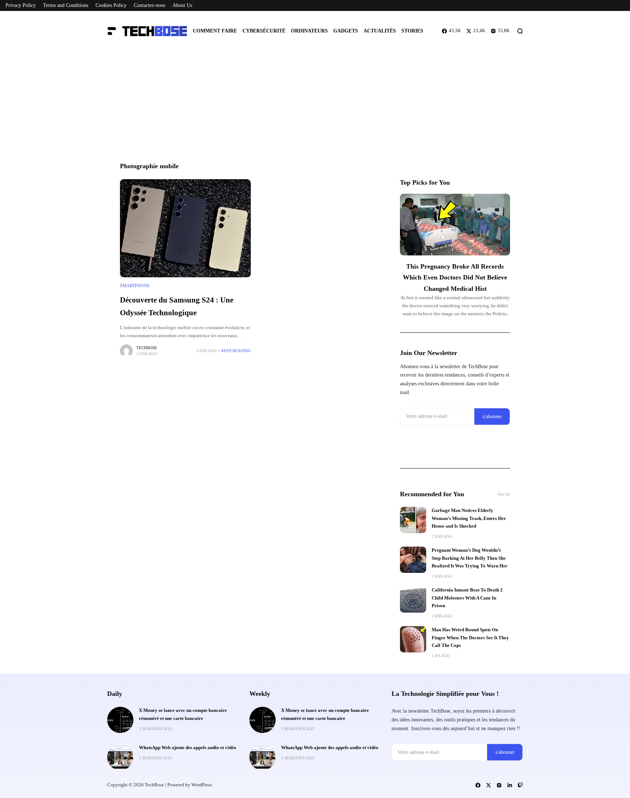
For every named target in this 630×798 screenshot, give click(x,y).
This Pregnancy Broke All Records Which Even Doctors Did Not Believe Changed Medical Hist (455, 277)
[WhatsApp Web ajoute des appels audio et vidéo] (120, 757)
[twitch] (520, 785)
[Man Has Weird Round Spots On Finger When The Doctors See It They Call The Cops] (413, 639)
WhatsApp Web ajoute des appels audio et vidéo (187, 747)
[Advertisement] (315, 106)
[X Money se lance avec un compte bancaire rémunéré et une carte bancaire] (120, 720)
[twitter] (488, 785)
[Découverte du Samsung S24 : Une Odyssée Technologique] (185, 228)
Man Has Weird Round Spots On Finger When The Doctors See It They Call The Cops (470, 637)
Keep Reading (236, 350)
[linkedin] (509, 785)
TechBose (146, 348)
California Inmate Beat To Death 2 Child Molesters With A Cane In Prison (467, 597)
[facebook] (478, 785)
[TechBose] (151, 31)
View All (503, 494)
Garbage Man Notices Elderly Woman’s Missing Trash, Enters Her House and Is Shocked (469, 518)
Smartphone (135, 285)
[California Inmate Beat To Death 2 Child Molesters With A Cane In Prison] (413, 599)
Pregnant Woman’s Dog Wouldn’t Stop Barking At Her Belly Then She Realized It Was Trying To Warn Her (470, 558)
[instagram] (499, 785)
